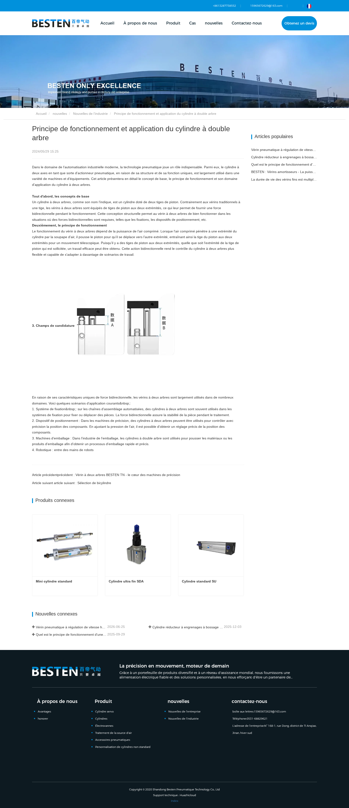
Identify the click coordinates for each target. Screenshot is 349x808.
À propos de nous (57, 701)
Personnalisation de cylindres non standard (123, 747)
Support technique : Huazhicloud (174, 795)
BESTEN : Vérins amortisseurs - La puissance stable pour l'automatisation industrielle (284, 172)
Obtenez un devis (299, 23)
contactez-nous (249, 701)
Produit (103, 701)
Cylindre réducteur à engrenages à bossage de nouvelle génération (187, 627)
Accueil (107, 23)
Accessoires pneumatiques (112, 739)
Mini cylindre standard (54, 581)
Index (174, 801)
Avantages (44, 711)
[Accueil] (60, 23)
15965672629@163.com (266, 5)
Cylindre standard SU (199, 581)
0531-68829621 (257, 718)
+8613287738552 (224, 5)
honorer (43, 718)
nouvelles (60, 113)
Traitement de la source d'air (113, 733)
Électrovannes (104, 725)
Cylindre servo (104, 711)
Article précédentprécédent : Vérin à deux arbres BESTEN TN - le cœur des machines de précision (106, 475)
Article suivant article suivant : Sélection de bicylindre (71, 483)
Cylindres (101, 718)
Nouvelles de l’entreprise (184, 711)
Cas (192, 23)
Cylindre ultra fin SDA (126, 581)
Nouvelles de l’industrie (90, 113)
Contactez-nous (247, 23)
